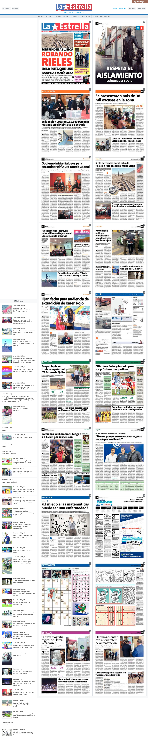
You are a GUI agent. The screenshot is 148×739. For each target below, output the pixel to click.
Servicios (66, 16)
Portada (40, 16)
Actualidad (48, 16)
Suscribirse (132, 8)
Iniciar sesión (141, 8)
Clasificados (75, 16)
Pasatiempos (86, 16)
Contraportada (105, 16)
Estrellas (95, 16)
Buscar (16, 8)
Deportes (58, 16)
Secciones (7, 8)
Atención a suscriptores (118, 8)
